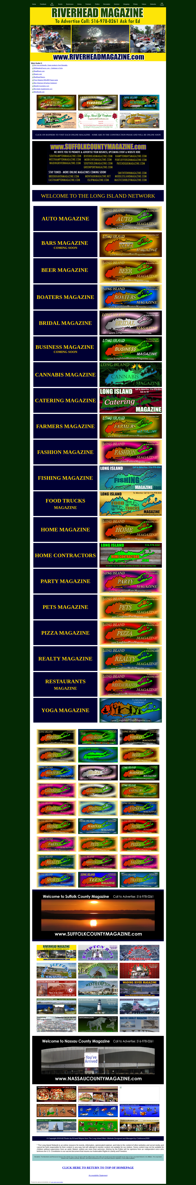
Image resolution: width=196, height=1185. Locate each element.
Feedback (43, 4)
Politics (97, 4)
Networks (153, 4)
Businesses (69, 4)
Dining (79, 4)
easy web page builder (57, 1182)
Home (34, 4)
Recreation (106, 4)
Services (116, 4)
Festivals (88, 4)
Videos (144, 4)
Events (60, 4)
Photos (135, 4)
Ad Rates (52, 4)
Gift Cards (162, 4)
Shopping (126, 4)
